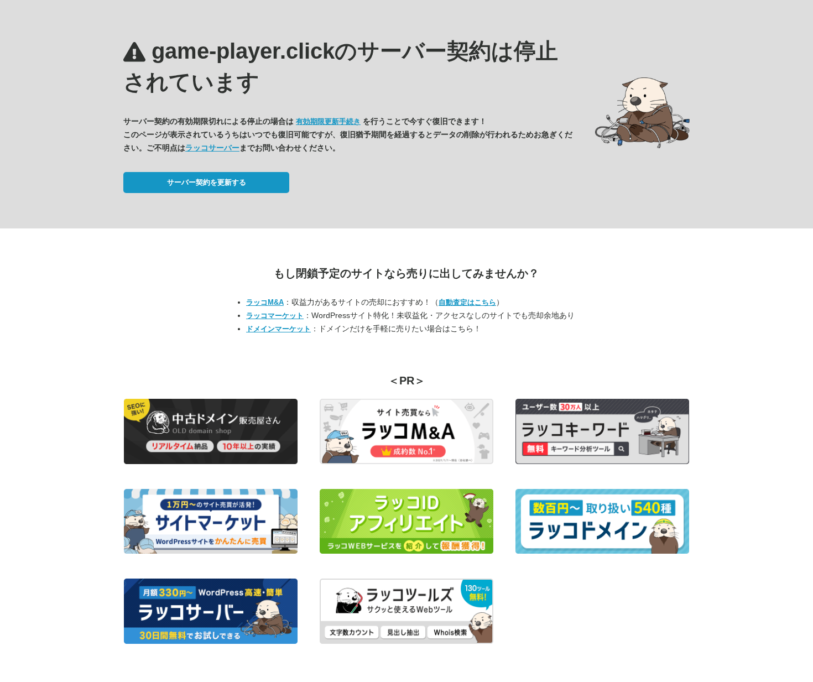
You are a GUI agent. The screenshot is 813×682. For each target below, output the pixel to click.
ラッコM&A (265, 302)
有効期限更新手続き (328, 121)
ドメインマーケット (278, 329)
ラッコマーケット (275, 315)
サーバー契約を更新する (206, 182)
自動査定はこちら (467, 302)
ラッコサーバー (212, 147)
